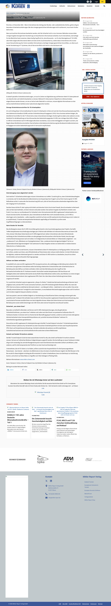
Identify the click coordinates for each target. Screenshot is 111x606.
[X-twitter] (88, 2)
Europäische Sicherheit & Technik (91, 486)
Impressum (93, 604)
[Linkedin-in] (91, 2)
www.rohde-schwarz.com (27, 359)
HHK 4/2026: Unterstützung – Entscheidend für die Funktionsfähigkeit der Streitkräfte (93, 46)
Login (96, 1)
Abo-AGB (64, 604)
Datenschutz (85, 604)
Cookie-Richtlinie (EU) (75, 604)
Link (43, 388)
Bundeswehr (11, 412)
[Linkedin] (51, 481)
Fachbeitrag (19, 14)
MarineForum (88, 493)
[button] (104, 6)
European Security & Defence (92, 490)
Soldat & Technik (89, 482)
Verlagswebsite (89, 497)
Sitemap (100, 604)
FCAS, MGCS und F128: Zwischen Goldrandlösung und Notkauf (67, 423)
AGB (60, 604)
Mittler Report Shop (90, 500)
